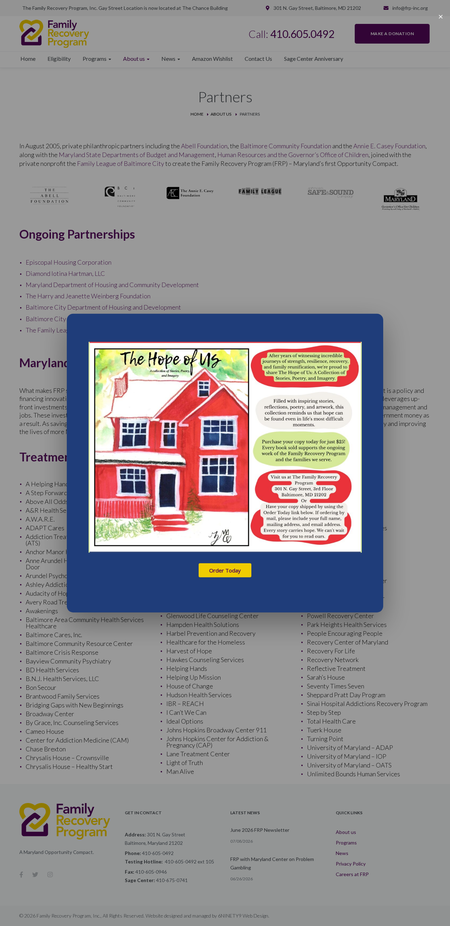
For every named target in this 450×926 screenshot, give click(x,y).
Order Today (225, 570)
